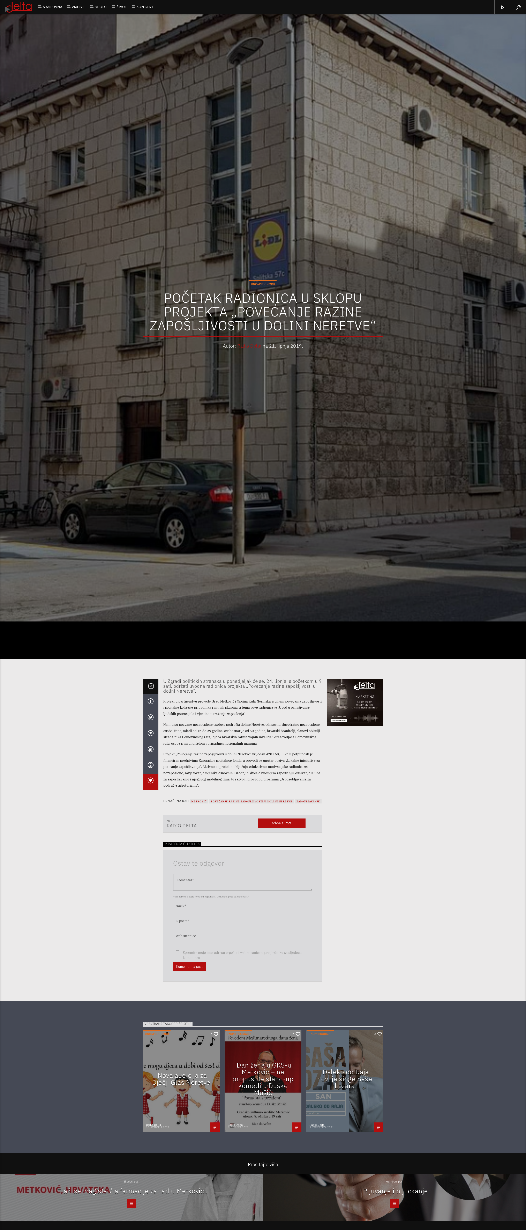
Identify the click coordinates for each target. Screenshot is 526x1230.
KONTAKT (145, 7)
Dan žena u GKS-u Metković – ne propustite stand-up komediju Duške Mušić (262, 1141)
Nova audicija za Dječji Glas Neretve (181, 1142)
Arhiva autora (282, 886)
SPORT (101, 7)
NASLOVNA (52, 7)
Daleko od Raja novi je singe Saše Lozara (344, 1141)
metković (199, 864)
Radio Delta (249, 375)
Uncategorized (263, 313)
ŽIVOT (122, 7)
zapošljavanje (308, 864)
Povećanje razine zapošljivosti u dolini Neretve (251, 864)
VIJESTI (79, 7)
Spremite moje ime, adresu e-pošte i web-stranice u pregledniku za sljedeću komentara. (242, 1015)
